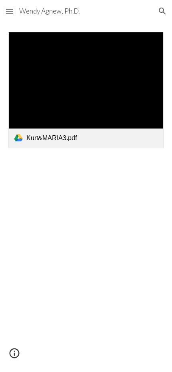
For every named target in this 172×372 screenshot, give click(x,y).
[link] (86, 90)
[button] (9, 11)
